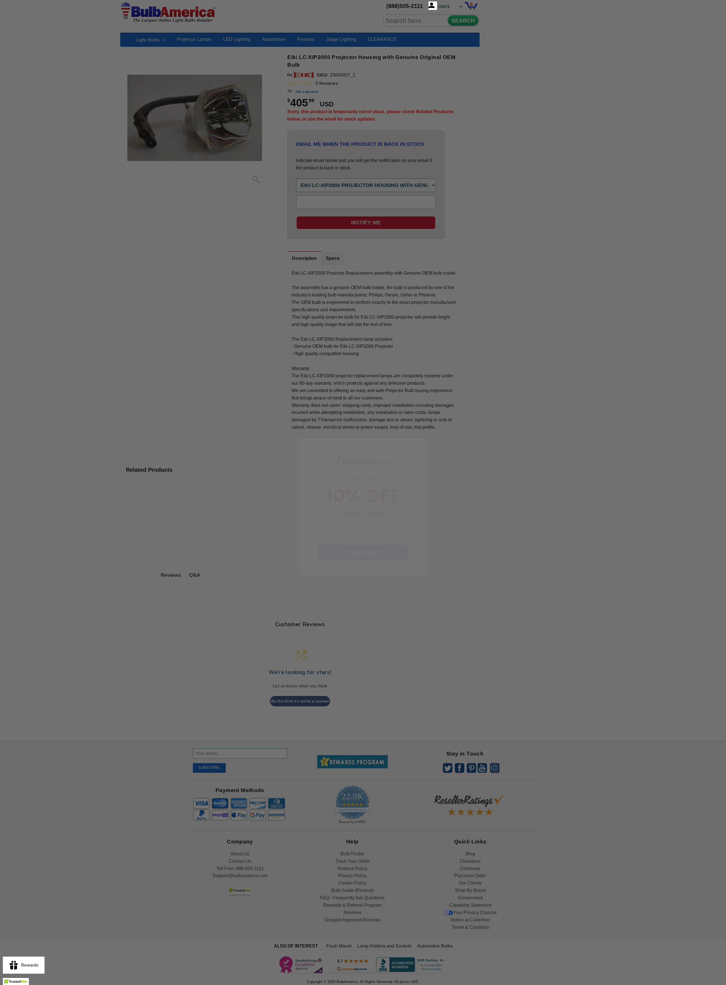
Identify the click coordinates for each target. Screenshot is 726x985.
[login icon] (433, 5)
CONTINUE (363, 538)
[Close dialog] (422, 429)
